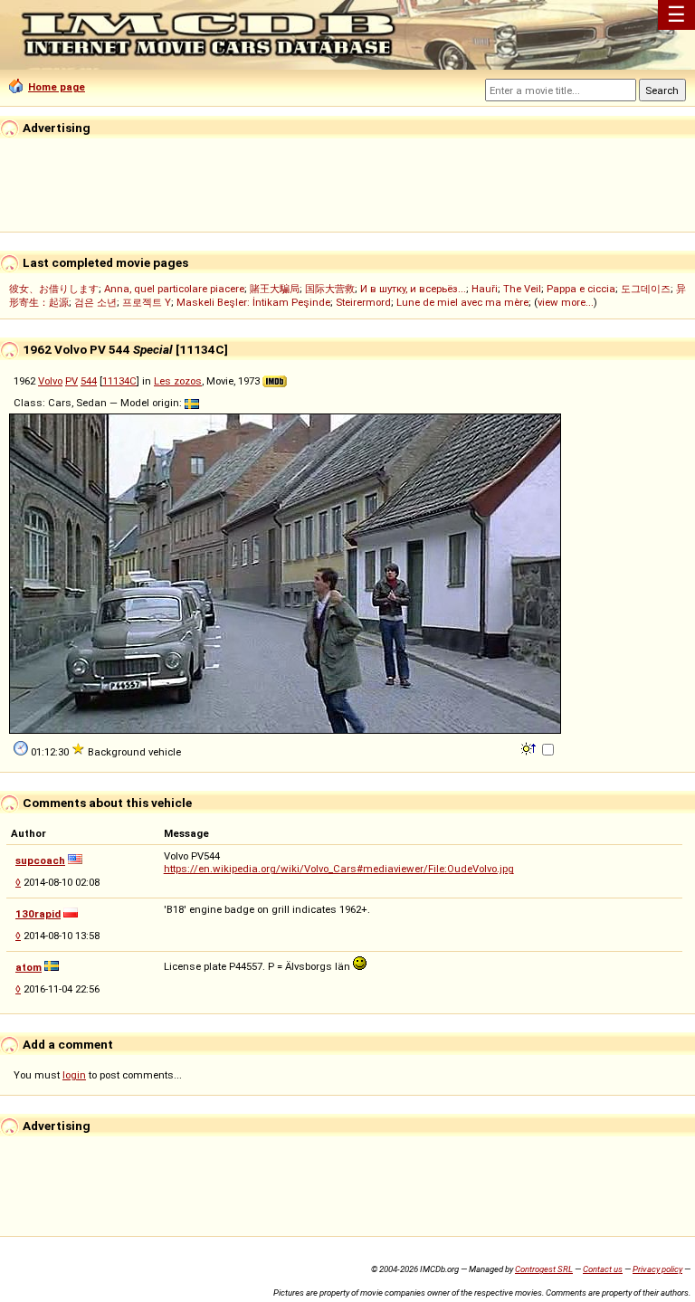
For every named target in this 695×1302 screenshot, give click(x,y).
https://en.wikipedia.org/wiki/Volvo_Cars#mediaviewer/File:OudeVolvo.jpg (339, 868)
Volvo (50, 381)
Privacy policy (657, 1269)
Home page (56, 87)
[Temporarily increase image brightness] (529, 747)
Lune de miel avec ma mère (462, 302)
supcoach (40, 860)
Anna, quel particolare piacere (174, 288)
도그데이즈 (646, 288)
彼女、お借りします (54, 288)
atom (28, 967)
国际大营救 (330, 288)
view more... (566, 302)
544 (89, 381)
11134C (119, 381)
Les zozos (178, 381)
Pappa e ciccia (581, 288)
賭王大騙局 (275, 288)
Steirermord (363, 302)
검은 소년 (95, 302)
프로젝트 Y (146, 302)
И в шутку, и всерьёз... (413, 288)
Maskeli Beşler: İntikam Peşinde (253, 302)
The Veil (522, 288)
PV (71, 381)
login (74, 1075)
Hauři (484, 288)
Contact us (603, 1269)
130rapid (38, 914)
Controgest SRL (544, 1269)
